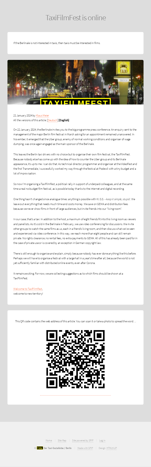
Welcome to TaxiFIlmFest (27, 289)
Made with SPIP (85, 448)
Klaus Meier (42, 115)
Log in (102, 440)
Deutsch (52, 120)
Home (49, 440)
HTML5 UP (112, 448)
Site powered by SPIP (82, 440)
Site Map (62, 440)
